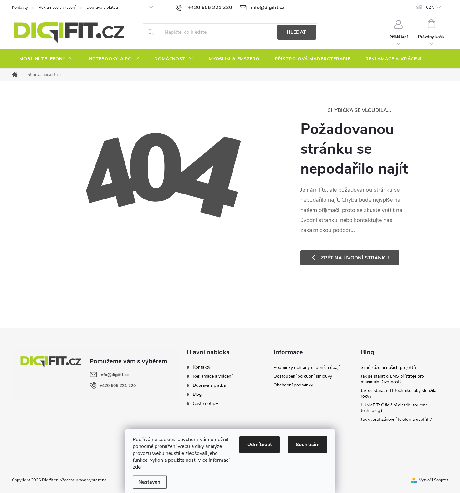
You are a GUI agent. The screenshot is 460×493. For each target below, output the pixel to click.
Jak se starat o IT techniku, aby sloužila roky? (398, 393)
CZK (430, 7)
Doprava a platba (102, 7)
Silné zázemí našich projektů (388, 367)
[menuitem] (46, 59)
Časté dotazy (205, 403)
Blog (197, 394)
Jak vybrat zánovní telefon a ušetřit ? (396, 419)
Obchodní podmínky (293, 385)
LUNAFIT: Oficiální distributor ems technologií (394, 408)
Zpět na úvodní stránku (355, 257)
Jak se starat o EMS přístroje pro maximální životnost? (392, 379)
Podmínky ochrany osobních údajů (307, 367)
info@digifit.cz (114, 375)
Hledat (296, 32)
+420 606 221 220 (118, 386)
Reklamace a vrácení (57, 7)
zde (137, 467)
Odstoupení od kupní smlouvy (302, 376)
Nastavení (149, 482)
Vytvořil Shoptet (433, 480)
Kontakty (20, 7)
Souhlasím (307, 444)
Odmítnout (259, 444)
